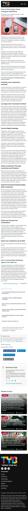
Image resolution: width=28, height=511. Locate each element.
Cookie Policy (7, 508)
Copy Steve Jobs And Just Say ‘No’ (10, 321)
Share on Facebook (10, 350)
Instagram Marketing (9, 69)
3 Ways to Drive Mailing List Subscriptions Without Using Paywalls (14, 310)
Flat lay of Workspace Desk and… (11, 283)
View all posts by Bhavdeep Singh (14, 383)
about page (12, 330)
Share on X (22, 350)
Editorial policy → (19, 340)
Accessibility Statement (6, 481)
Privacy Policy (4, 478)
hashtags (14, 152)
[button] (22, 4)
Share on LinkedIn (10, 354)
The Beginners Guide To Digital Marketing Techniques (12, 298)
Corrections (3, 488)
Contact (3, 474)
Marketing (8, 344)
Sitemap (3, 483)
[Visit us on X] (5, 468)
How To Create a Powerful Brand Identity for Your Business (13, 304)
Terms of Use (4, 476)
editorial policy (5, 330)
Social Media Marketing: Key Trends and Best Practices (12, 316)
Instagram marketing (5, 228)
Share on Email (9, 359)
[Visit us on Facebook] (2, 468)
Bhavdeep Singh (6, 14)
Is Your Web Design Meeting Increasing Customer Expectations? (13, 292)
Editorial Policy (4, 485)
